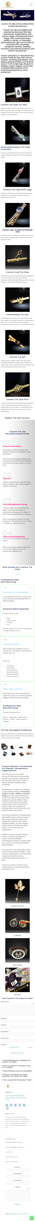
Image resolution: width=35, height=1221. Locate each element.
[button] (17, 1061)
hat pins (17, 995)
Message (17, 1187)
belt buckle (17, 965)
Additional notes (5, 1001)
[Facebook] (6, 1105)
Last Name (4, 1025)
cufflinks (17, 936)
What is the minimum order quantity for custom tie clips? (15, 1075)
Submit (17, 1204)
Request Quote (17, 1053)
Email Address (5, 1031)
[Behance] (19, 1105)
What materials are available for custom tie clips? (16, 1061)
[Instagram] (24, 1105)
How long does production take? (17, 1080)
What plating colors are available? (17, 1071)
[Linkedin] (15, 1105)
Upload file (3, 1044)
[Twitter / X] (7, 1108)
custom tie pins (17, 906)
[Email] (11, 1105)
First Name (4, 1018)
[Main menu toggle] (31, 4)
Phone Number (5, 1038)
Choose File (14, 1047)
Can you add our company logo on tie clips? (16, 1066)
